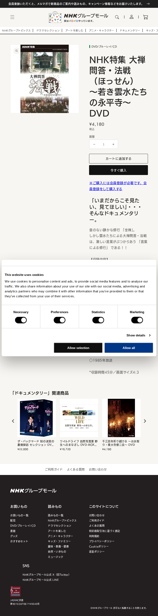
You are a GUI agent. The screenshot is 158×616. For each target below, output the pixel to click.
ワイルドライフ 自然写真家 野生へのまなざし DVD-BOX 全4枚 (79, 443)
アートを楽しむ (57, 531)
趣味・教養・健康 (58, 546)
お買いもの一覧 (19, 515)
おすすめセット (19, 541)
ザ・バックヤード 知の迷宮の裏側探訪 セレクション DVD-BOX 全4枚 (36, 443)
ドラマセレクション (59, 525)
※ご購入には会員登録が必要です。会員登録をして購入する (118, 186)
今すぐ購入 (118, 170)
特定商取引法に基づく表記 (104, 531)
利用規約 (94, 536)
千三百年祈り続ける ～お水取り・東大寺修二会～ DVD (120, 443)
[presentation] (13, 421)
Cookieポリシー (99, 546)
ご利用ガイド (54, 469)
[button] (12, 17)
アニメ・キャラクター (60, 536)
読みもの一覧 (56, 515)
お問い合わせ (98, 469)
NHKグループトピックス (62, 520)
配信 (12, 520)
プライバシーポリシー (102, 541)
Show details (136, 335)
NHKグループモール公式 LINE (41, 580)
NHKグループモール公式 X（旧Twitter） (47, 574)
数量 (92, 136)
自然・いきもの (57, 551)
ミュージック (55, 557)
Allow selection (78, 347)
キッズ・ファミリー (59, 541)
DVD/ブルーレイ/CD (23, 525)
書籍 (12, 531)
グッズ (14, 536)
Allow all (129, 347)
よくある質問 (76, 469)
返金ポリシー (97, 551)
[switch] (59, 320)
